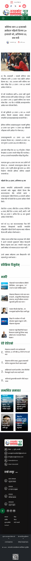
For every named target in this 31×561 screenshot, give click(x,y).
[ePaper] (7, 6)
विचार (15, 520)
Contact (6, 525)
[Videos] (24, 6)
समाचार (6, 517)
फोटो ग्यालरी (17, 522)
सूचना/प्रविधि (7, 522)
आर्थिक (6, 520)
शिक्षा (15, 517)
